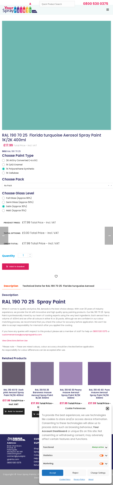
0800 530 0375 (100, 331)
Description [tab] (11, 286)
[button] (107, 408)
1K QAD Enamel (14, 164)
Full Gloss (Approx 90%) (19, 198)
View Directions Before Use (15, 340)
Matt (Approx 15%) (16, 210)
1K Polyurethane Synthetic (20, 168)
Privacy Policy (79, 479)
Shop (36, 448)
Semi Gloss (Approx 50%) (19, 202)
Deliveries (38, 461)
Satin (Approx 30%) (16, 206)
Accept (52, 473)
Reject (75, 473)
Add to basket (17, 266)
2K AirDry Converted (21, 160)
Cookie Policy (64, 479)
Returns (37, 465)
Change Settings (98, 473)
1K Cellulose (12, 173)
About (90, 479)
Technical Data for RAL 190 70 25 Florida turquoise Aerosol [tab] (58, 286)
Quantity (8, 256)
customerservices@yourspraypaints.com (22, 334)
